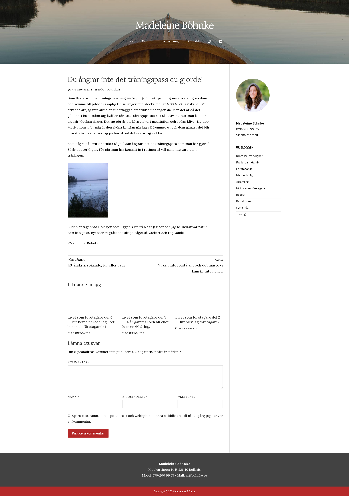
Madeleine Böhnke (174, 25)
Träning (241, 214)
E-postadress (134, 396)
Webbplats (186, 396)
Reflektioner (244, 201)
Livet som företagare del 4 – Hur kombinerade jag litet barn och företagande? (91, 322)
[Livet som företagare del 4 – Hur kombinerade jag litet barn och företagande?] (91, 301)
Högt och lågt (109, 89)
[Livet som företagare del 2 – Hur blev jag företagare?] (199, 301)
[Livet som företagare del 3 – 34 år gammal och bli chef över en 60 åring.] (145, 301)
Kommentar (79, 362)
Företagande (80, 333)
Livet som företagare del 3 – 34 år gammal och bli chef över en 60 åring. (145, 322)
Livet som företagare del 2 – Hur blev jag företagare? (197, 319)
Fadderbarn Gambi (247, 162)
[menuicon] (220, 41)
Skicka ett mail (247, 135)
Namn (73, 396)
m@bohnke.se (196, 475)
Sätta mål (242, 207)
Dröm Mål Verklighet (249, 156)
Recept (240, 194)
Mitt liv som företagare (250, 188)
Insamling (242, 181)
